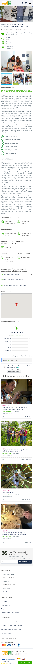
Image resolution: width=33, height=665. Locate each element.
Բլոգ (2, 609)
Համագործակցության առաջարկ (11, 629)
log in (9, 360)
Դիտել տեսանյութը (25, 18)
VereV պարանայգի (8, 492)
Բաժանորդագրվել (25, 562)
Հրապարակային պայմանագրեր (11, 621)
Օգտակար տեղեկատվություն (10, 612)
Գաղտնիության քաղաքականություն (12, 625)
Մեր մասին (4, 601)
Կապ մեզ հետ (5, 605)
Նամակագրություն (14, 371)
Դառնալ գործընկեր (7, 633)
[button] (27, 68)
